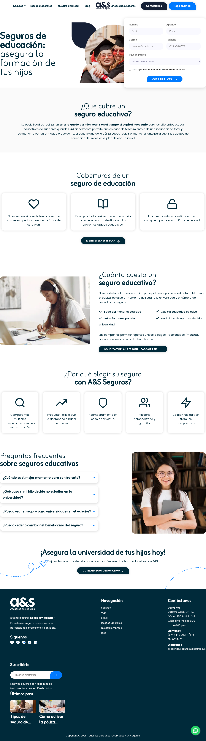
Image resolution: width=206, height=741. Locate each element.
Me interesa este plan (100, 240)
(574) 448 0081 (177, 635)
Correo (133, 39)
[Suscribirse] (56, 675)
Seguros (18, 6)
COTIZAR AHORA (162, 79)
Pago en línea (182, 6)
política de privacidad (150, 69)
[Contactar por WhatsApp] (195, 730)
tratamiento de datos (174, 69)
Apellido (171, 24)
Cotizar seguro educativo (101, 570)
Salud (104, 618)
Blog (87, 6)
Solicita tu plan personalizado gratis (130, 349)
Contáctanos (154, 6)
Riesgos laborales (41, 6)
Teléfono (171, 39)
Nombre (133, 24)
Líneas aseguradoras (123, 6)
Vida (103, 613)
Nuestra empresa (68, 6)
